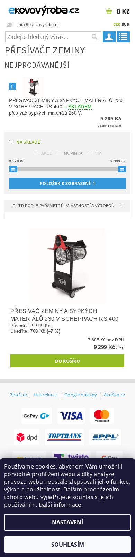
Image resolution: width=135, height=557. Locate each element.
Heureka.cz (45, 395)
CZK (116, 24)
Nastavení (67, 522)
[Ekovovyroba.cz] (33, 9)
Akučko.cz (114, 395)
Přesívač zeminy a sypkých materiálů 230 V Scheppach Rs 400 (66, 104)
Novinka (73, 153)
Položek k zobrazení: (67, 183)
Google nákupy (80, 395)
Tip (98, 153)
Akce (46, 153)
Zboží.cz (18, 395)
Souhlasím (67, 544)
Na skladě (28, 142)
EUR (125, 24)
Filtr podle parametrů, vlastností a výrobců (64, 206)
